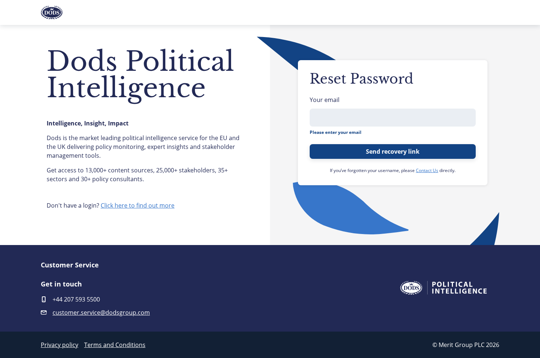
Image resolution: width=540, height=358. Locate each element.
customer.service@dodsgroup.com (101, 312)
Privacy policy (59, 345)
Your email (324, 100)
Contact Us (427, 170)
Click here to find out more (137, 205)
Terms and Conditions (114, 345)
